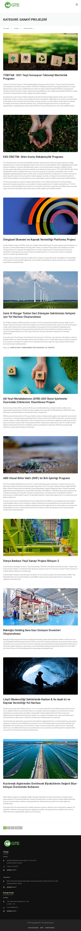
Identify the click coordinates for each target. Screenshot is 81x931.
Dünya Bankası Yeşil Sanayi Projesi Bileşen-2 (31, 560)
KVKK (41, 927)
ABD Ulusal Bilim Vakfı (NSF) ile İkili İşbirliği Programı (36, 478)
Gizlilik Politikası (50, 927)
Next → (18, 828)
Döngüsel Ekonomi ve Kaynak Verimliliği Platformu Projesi (39, 239)
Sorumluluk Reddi (33, 927)
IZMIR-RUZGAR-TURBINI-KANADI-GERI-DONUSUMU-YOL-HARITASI (32, 347)
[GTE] (11, 5)
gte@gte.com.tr (11, 870)
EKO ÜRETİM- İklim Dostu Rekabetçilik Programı (33, 156)
